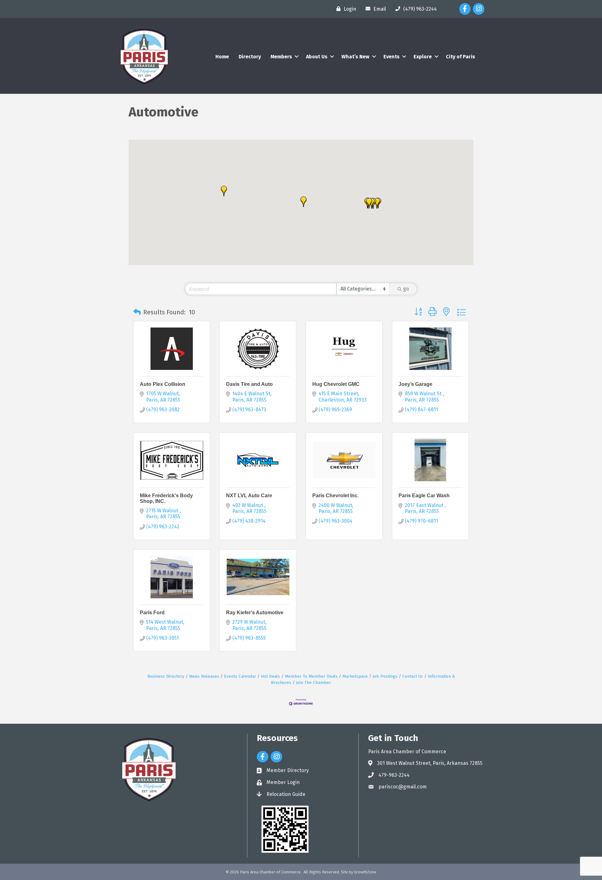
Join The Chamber (313, 682)
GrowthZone (365, 872)
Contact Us (412, 676)
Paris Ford (152, 612)
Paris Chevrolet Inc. (335, 495)
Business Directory (165, 676)
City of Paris (460, 57)
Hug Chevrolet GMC (336, 384)
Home (222, 57)
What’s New (355, 57)
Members (281, 57)
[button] (224, 191)
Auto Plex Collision (162, 384)
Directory (250, 57)
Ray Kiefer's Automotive (254, 612)
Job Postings (385, 676)
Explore (423, 57)
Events (391, 57)
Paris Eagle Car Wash (424, 495)
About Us (316, 57)
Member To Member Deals (311, 676)
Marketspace (355, 676)
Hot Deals (270, 676)
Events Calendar (240, 676)
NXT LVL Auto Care (249, 495)
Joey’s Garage (415, 384)
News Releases (204, 676)
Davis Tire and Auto (249, 384)
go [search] (406, 289)
